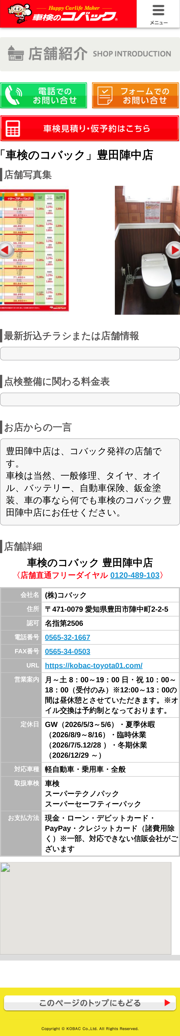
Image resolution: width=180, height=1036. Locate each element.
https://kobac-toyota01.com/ (94, 665)
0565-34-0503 (67, 651)
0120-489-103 (135, 575)
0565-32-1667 (67, 637)
